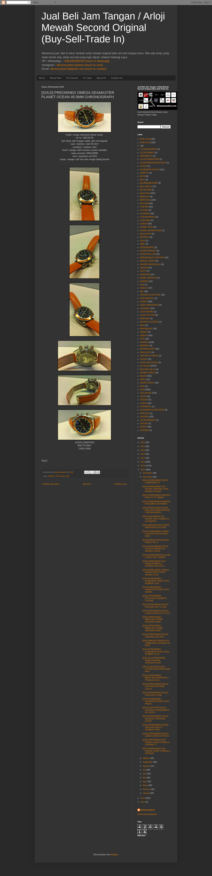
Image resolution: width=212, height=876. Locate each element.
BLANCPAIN (145, 190)
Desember (147, 473)
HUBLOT (144, 288)
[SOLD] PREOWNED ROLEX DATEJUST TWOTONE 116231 (155, 718)
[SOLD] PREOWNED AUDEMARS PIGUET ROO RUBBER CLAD (155, 581)
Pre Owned (72, 78)
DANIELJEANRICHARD (151, 230)
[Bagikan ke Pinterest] (98, 472)
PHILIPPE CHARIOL (149, 356)
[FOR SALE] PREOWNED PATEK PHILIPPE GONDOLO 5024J (153, 660)
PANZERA (144, 345)
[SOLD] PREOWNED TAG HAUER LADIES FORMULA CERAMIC (156, 751)
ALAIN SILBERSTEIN (149, 159)
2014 (142, 469)
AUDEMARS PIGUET (149, 169)
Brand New (55, 78)
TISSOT (143, 396)
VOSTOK (144, 423)
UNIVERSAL (145, 406)
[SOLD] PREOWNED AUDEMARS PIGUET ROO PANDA (155, 701)
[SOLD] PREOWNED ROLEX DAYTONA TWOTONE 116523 (155, 686)
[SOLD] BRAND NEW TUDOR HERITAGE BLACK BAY (155, 526)
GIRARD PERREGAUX (150, 264)
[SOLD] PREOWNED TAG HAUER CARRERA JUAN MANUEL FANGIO (155, 489)
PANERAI (144, 342)
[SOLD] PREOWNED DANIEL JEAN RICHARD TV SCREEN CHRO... (155, 727)
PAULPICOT (145, 352)
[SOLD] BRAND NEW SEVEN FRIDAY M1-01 (155, 541)
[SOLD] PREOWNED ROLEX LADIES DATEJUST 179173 (156, 612)
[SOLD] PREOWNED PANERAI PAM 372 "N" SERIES (156, 496)
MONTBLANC (146, 328)
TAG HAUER (145, 393)
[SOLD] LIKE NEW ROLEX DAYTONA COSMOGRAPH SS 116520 (155, 710)
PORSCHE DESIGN (149, 362)
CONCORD (145, 220)
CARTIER (144, 207)
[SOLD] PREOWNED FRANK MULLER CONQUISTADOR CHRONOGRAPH (156, 510)
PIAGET (143, 359)
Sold (67, 476)
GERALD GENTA (147, 261)
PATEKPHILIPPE (147, 349)
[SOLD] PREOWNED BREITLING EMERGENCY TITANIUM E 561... (155, 677)
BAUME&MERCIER (149, 183)
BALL (142, 180)
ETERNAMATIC (147, 247)
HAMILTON (145, 274)
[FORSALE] (145, 142)
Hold (142, 284)
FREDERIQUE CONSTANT (152, 257)
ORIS (142, 339)
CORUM (144, 224)
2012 (142, 802)
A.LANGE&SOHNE (148, 149)
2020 (142, 446)
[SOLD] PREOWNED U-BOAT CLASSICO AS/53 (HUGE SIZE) (155, 533)
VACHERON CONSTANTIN (152, 410)
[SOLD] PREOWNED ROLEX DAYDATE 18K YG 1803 (155, 605)
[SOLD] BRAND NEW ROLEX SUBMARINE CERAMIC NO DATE (156, 643)
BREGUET (145, 196)
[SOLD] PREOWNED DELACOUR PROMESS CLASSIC (154, 598)
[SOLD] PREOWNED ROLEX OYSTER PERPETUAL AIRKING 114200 (155, 548)
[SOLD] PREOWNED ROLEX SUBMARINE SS (155, 481)
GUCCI (143, 271)
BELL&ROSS (146, 186)
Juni (145, 774)
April (145, 781)
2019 (142, 450)
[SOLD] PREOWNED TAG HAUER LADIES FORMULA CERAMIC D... (156, 742)
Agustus (146, 766)
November (147, 477)
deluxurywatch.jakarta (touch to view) (80, 65)
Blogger (114, 854)
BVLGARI (144, 203)
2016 (142, 462)
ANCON (143, 166)
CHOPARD (145, 213)
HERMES (144, 281)
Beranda (87, 484)
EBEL (142, 244)
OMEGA (51, 476)
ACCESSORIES (147, 152)
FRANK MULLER (148, 254)
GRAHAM (144, 268)
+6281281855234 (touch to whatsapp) (86, 61)
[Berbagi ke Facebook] (95, 472)
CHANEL (144, 210)
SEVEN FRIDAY (147, 383)
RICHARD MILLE (148, 369)
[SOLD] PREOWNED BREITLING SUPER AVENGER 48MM (152, 619)
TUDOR (143, 400)
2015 (142, 465)
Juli (144, 770)
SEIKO (143, 379)
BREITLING (145, 200)
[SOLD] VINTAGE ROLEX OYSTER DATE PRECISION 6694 (156, 669)
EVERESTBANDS (148, 251)
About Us (101, 78)
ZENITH (143, 427)
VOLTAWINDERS (148, 420)
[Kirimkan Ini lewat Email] (85, 472)
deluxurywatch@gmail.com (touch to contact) (78, 68)
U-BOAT (143, 403)
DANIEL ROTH (146, 227)
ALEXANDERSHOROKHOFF (153, 163)
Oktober (146, 758)
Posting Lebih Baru (50, 484)
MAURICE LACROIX (149, 322)
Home (42, 78)
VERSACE (145, 413)
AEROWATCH (146, 156)
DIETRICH (144, 237)
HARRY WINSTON (148, 278)
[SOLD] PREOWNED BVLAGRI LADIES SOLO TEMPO (156, 556)
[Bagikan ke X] (92, 472)
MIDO (142, 325)
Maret (145, 785)
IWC (142, 291)
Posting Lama (120, 484)
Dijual (142, 240)
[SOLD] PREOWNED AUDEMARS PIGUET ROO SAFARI (155, 589)
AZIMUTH (144, 173)
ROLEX (143, 376)
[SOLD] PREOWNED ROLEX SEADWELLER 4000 (155, 635)
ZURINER (144, 430)
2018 (142, 454)
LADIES (143, 301)
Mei (144, 778)
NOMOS (143, 332)
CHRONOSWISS (147, 217)
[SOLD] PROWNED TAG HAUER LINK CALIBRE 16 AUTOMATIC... (155, 518)
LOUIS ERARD (147, 312)
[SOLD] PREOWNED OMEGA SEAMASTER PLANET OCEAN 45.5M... (155, 572)
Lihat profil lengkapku (147, 814)
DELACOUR (145, 234)
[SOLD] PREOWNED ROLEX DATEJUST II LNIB (155, 694)
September (148, 762)
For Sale (87, 78)
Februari (146, 789)
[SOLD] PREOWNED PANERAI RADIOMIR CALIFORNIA (156, 502)
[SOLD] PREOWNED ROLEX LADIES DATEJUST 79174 (155, 735)
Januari (146, 793)
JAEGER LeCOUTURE (150, 295)
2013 (142, 798)
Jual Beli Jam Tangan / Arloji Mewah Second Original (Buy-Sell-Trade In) (103, 27)
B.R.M (142, 176)
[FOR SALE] (145, 139)
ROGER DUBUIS (147, 372)
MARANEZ (145, 318)
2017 (142, 458)
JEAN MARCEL (147, 298)
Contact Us (117, 78)
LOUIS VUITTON (147, 315)
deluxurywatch (148, 810)
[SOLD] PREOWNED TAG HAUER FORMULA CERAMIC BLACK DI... (153, 563)
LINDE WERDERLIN (149, 305)
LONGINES (145, 308)
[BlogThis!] (89, 472)
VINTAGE (144, 416)
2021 (142, 442)
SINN (142, 386)
